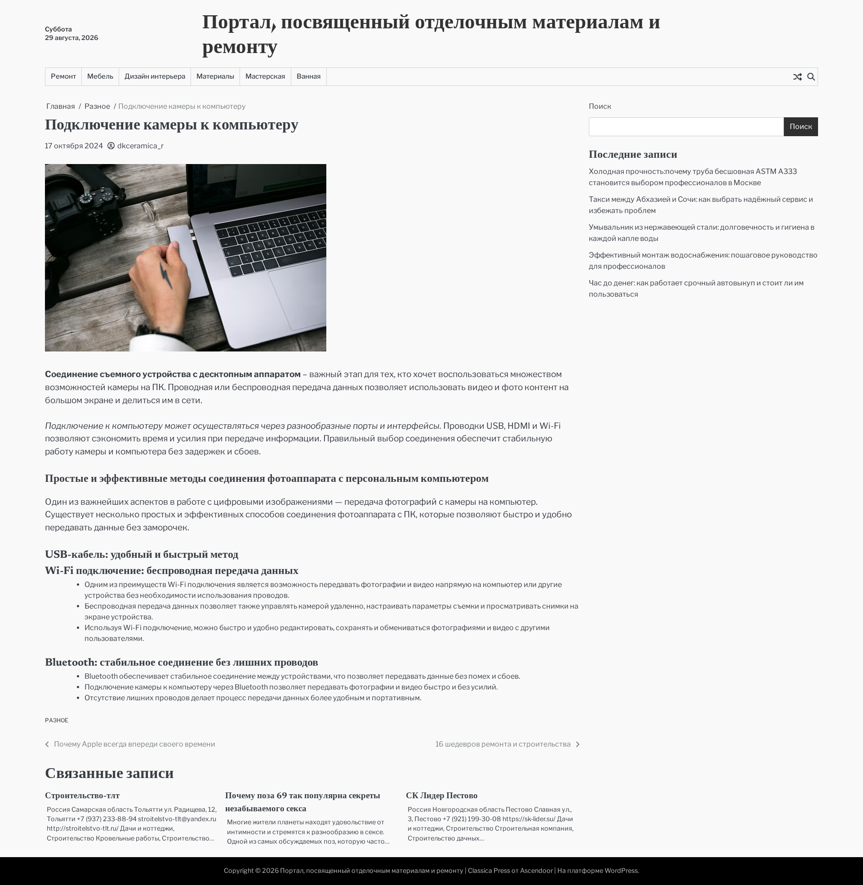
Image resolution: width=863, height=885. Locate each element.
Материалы (215, 76)
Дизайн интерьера (155, 76)
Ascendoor (536, 871)
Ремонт (63, 76)
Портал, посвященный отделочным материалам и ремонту (431, 33)
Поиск (600, 106)
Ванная (309, 76)
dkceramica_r (140, 146)
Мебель (100, 76)
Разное (56, 720)
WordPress (621, 871)
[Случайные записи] (797, 76)
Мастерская (265, 76)
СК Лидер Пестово (442, 796)
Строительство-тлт (82, 796)
